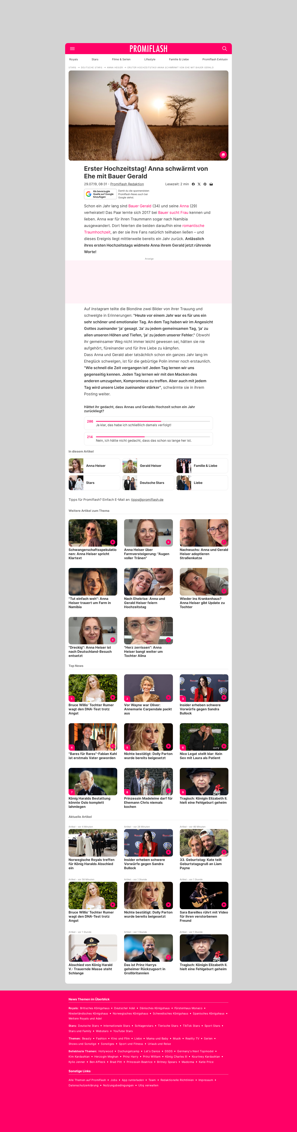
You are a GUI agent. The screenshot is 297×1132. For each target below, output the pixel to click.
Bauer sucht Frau (173, 212)
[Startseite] (148, 48)
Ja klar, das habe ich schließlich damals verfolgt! (133, 425)
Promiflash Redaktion (127, 184)
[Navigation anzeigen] (72, 48)
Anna (184, 206)
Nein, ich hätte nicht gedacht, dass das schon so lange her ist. (144, 441)
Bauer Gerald (139, 206)
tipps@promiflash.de (147, 500)
